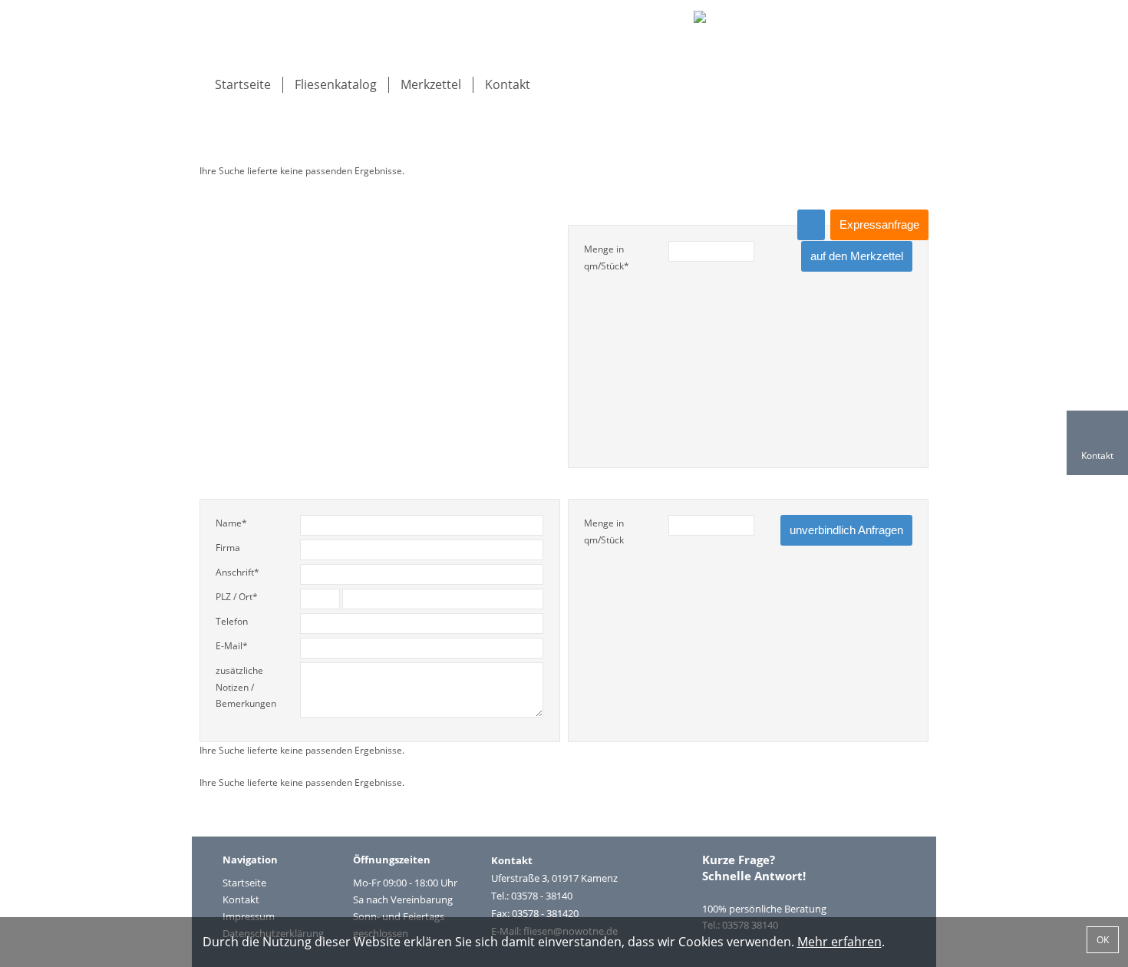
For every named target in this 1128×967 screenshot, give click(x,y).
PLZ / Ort (237, 596)
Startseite (243, 84)
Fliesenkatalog (336, 84)
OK (1103, 939)
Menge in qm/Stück (606, 257)
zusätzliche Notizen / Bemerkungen (246, 687)
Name (231, 523)
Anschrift (237, 572)
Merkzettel (431, 84)
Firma (228, 547)
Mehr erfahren (839, 941)
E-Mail (232, 645)
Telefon (232, 621)
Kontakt (507, 84)
